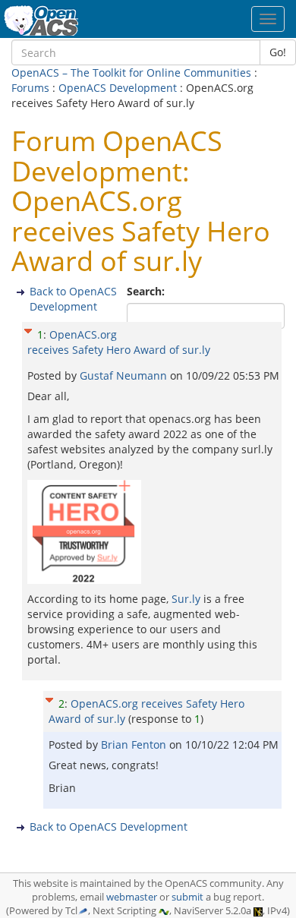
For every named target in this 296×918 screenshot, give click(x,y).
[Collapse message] (28, 329)
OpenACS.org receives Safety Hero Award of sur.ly (118, 342)
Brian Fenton (135, 744)
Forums (30, 87)
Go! (277, 52)
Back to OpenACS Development (73, 299)
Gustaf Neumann (125, 375)
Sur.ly (186, 598)
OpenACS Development (117, 87)
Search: (147, 291)
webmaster (131, 897)
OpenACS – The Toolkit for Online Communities (131, 72)
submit (187, 897)
